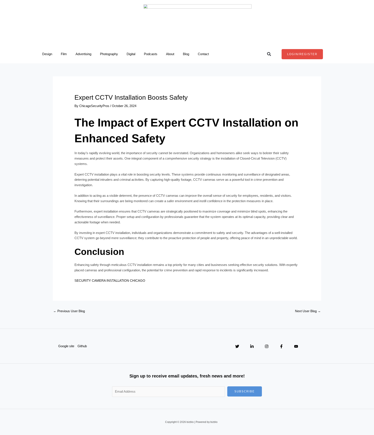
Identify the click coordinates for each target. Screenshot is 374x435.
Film (64, 54)
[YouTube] (296, 346)
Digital (131, 54)
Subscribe (244, 391)
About (170, 54)
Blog (186, 54)
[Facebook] (281, 346)
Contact (203, 54)
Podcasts (150, 54)
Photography (109, 54)
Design (47, 54)
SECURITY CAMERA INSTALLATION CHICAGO (109, 280)
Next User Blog (308, 311)
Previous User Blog (69, 311)
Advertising (83, 54)
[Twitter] (237, 346)
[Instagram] (267, 346)
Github (82, 346)
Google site (66, 346)
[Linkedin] (252, 346)
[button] (268, 54)
